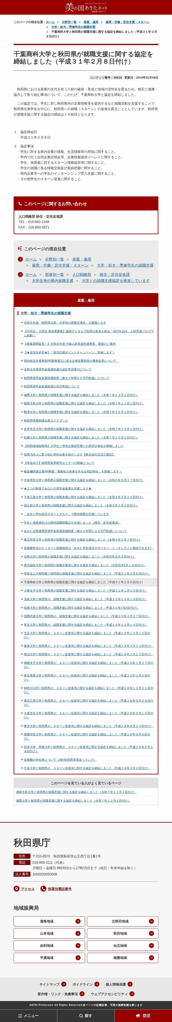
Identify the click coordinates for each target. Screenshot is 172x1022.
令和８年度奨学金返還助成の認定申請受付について (57, 369)
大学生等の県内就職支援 (52, 281)
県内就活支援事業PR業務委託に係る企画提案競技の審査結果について (71, 360)
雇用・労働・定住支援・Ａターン (128, 22)
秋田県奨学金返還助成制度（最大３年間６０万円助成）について (66, 378)
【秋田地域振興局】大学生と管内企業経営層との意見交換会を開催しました (74, 446)
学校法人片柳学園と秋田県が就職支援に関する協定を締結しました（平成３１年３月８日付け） (87, 573)
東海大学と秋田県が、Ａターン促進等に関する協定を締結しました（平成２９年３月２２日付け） (88, 646)
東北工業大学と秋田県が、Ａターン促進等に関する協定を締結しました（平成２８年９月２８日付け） (88, 702)
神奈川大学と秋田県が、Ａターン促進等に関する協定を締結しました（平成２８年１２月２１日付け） (88, 690)
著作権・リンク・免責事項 (58, 994)
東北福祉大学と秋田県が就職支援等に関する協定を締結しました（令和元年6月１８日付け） (85, 565)
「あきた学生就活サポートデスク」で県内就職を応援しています (66, 514)
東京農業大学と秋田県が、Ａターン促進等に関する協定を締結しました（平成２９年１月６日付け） (87, 677)
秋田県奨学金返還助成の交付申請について (52, 386)
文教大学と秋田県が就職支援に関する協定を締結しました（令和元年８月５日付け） (80, 556)
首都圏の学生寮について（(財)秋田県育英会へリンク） (60, 759)
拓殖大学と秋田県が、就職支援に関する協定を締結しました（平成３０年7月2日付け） (81, 607)
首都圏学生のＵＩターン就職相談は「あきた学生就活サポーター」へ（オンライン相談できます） (88, 548)
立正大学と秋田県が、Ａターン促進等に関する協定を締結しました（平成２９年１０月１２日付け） (87, 635)
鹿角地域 (46, 921)
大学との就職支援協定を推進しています (116, 281)
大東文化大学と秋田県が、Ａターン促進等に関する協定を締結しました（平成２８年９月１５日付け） (88, 715)
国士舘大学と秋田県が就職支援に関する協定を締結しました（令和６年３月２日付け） (81, 505)
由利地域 (46, 945)
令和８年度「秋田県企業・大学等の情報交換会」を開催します (65, 322)
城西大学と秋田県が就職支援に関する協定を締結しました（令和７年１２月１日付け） (81, 395)
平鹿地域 (46, 958)
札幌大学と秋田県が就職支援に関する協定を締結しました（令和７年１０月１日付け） (81, 437)
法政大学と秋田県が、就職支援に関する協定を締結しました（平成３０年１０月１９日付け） (85, 599)
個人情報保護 (116, 984)
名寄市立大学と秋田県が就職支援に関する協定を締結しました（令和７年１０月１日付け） (84, 429)
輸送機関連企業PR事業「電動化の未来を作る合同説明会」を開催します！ (73, 471)
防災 (147, 1016)
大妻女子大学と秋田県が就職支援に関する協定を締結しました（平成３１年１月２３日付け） (85, 590)
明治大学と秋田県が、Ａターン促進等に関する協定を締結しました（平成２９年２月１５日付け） (88, 654)
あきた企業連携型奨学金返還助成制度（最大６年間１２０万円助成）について (75, 531)
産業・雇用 (91, 22)
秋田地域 (120, 933)
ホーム (50, 22)
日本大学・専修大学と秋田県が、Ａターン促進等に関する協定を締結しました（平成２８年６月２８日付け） (88, 749)
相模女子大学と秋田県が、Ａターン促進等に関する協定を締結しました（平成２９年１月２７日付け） (88, 665)
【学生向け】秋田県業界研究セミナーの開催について (59, 463)
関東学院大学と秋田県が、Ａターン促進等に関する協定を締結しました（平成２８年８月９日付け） (87, 736)
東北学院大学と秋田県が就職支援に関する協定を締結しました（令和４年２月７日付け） (82, 539)
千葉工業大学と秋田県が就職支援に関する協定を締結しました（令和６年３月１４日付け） (84, 497)
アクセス (28, 889)
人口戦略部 (81, 275)
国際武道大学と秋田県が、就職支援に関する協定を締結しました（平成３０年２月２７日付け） (87, 616)
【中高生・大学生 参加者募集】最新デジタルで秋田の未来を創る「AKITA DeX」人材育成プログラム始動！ (89, 333)
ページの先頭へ (163, 1003)
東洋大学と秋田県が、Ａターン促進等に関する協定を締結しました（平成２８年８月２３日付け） (88, 726)
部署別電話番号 (60, 889)
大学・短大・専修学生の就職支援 (73, 27)
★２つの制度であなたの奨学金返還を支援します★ (57, 488)
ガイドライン (83, 984)
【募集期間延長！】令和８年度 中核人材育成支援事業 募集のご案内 (70, 343)
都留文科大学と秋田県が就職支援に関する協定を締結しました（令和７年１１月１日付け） (84, 403)
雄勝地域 (120, 958)
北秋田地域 (120, 921)
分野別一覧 (69, 22)
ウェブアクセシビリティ (109, 994)
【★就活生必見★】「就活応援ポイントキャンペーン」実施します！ (69, 352)
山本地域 (46, 933)
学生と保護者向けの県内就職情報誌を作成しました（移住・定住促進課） (72, 522)
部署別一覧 (54, 275)
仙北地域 (120, 945)
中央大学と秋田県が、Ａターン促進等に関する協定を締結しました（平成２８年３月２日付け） (87, 768)
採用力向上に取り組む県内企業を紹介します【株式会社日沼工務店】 (69, 454)
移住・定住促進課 (115, 275)
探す (88, 1016)
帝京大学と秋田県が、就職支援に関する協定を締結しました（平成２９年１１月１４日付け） (85, 624)
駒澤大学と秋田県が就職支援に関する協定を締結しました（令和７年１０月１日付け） (81, 412)
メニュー (31, 1016)
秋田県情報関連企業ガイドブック (46, 420)
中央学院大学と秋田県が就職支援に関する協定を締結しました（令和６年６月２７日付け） (84, 480)
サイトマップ (49, 984)
